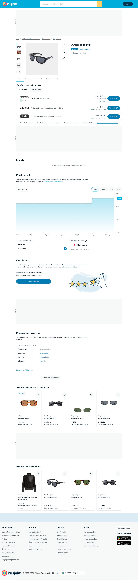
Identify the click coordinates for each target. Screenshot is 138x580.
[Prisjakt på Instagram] (57, 573)
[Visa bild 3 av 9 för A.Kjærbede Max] (18, 58)
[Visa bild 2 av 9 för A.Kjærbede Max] (18, 52)
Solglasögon (57, 39)
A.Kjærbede (44, 353)
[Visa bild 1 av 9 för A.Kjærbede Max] (18, 45)
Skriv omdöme (85, 49)
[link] (29, 409)
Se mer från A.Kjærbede (24, 370)
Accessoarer (46, 39)
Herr (45, 361)
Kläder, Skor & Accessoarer (31, 39)
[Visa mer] (18, 98)
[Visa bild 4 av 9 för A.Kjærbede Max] (18, 65)
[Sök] (99, 4)
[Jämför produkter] (64, 58)
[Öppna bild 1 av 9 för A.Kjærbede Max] (41, 59)
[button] (18, 72)
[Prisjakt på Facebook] (53, 573)
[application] (69, 214)
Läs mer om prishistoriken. (54, 182)
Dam (41, 361)
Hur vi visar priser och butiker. (107, 123)
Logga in (128, 4)
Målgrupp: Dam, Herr (78, 53)
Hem (17, 39)
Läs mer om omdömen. (70, 267)
